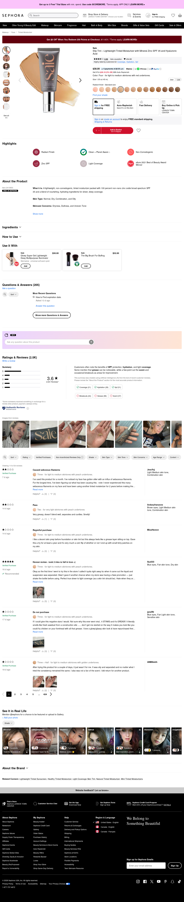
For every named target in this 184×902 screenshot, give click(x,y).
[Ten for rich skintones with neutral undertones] (177, 89)
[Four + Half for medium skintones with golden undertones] (127, 89)
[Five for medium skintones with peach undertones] (133, 89)
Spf (136, 61)
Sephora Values (8, 833)
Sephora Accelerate (10, 860)
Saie (95, 48)
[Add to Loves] (139, 130)
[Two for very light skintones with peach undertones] (101, 89)
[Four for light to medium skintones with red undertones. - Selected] (120, 89)
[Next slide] (80, 80)
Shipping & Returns (103, 121)
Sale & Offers (175, 25)
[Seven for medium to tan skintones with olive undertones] (152, 89)
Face (13, 32)
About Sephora (8, 821)
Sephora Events (8, 845)
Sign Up (175, 865)
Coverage (121, 61)
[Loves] (173, 15)
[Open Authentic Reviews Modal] (28, 408)
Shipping (67, 833)
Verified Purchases (43, 457)
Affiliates (5, 841)
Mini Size (112, 25)
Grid (171, 79)
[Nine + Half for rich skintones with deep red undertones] (171, 89)
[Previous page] (3, 694)
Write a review (8, 360)
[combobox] (53, 15)
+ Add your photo (10, 717)
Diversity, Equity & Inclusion (13, 856)
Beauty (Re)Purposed (10, 864)
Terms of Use (21, 883)
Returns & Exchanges (72, 825)
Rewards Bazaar (39, 856)
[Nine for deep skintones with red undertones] (165, 89)
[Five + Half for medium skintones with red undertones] (139, 89)
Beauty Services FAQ (72, 849)
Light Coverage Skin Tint (84, 778)
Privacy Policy (7, 883)
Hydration (130, 61)
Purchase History (40, 837)
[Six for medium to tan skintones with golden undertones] (146, 89)
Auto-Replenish (39, 849)
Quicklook (12, 266)
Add (25, 266)
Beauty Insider (39, 821)
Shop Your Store (39, 864)
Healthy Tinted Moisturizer (60, 778)
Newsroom (6, 825)
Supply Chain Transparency (13, 837)
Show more (38, 213)
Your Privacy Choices (57, 883)
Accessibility (69, 864)
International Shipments (73, 841)
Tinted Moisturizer (25, 32)
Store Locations (70, 856)
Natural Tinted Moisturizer (108, 778)
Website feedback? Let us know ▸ (92, 790)
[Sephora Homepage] (13, 15)
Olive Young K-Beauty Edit (24, 25)
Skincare (58, 25)
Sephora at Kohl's (71, 852)
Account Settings (39, 841)
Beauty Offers (38, 852)
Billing (66, 837)
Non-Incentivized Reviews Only (68, 457)
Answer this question (45, 305)
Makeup (45, 25)
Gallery (36, 829)
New (5, 25)
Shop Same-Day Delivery (43, 868)
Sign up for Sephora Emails (140, 859)
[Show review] (15, 434)
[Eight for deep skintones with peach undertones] (158, 89)
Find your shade (100, 94)
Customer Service (71, 821)
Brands (124, 25)
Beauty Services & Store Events (45, 845)
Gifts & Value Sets (141, 25)
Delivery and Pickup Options (75, 829)
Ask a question (116, 59)
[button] (133, 69)
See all (6, 116)
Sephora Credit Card (41, 825)
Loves (35, 860)
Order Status (38, 833)
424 (45, 694)
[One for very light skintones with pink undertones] (95, 89)
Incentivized (65, 743)
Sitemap (43, 883)
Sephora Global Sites (10, 852)
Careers (5, 829)
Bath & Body (96, 25)
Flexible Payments (71, 860)
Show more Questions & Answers (51, 315)
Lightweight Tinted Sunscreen (33, 778)
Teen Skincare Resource (74, 868)
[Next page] (50, 694)
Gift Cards (159, 25)
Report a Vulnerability (10, 868)
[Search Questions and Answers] (4, 294)
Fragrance (72, 25)
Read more (38, 489)
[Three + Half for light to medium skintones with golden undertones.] (114, 89)
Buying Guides (70, 845)
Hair (84, 25)
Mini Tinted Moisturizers (132, 778)
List (178, 79)
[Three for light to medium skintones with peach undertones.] (108, 89)
